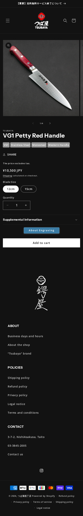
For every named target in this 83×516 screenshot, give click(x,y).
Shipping (7, 175)
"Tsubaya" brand (19, 353)
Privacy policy (17, 395)
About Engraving (41, 230)
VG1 (6, 145)
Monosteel (39, 145)
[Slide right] (50, 123)
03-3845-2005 (17, 445)
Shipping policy (19, 378)
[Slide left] (33, 123)
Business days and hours (25, 336)
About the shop (19, 345)
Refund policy (17, 386)
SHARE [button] (12, 154)
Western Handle (58, 145)
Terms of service (42, 501)
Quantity (8, 197)
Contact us (15, 454)
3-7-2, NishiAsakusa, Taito (26, 437)
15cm (28, 189)
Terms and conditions (23, 412)
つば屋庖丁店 (24, 495)
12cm (11, 189)
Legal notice (16, 404)
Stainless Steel (20, 145)
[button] (7, 20)
